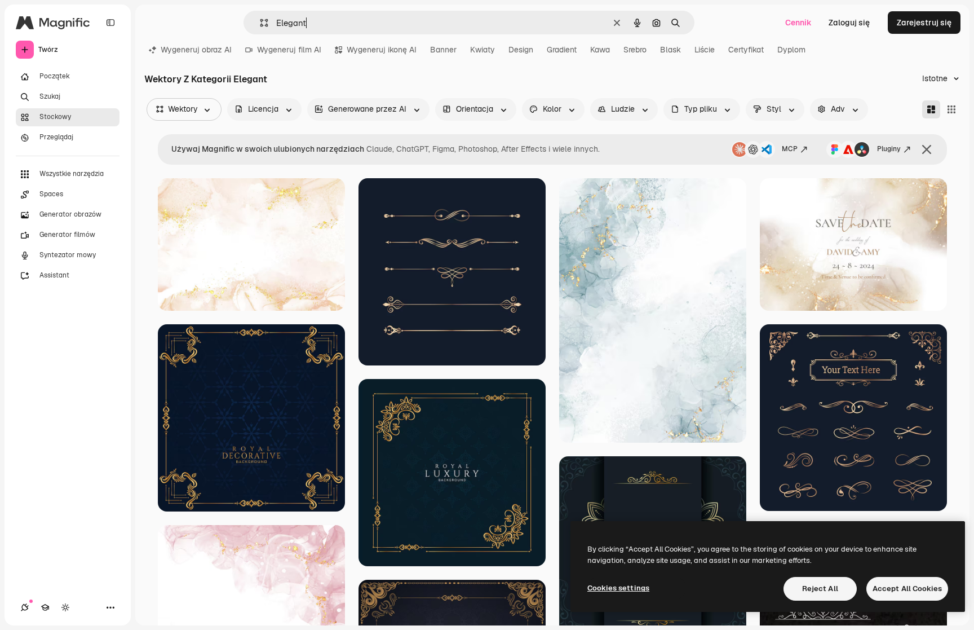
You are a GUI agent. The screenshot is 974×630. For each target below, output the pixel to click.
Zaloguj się (849, 22)
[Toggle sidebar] (110, 23)
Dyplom (791, 50)
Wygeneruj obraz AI (196, 50)
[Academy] (45, 607)
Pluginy (889, 148)
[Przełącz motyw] (65, 607)
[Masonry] (931, 109)
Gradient (562, 50)
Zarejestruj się (924, 22)
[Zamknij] (926, 149)
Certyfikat (746, 50)
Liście (704, 50)
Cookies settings (618, 588)
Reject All (820, 588)
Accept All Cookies (907, 588)
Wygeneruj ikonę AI (382, 50)
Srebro (635, 50)
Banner (443, 50)
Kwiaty (482, 50)
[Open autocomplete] (259, 23)
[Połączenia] (25, 607)
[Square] (951, 109)
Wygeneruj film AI (289, 50)
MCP (790, 148)
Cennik (798, 22)
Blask (670, 50)
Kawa (600, 50)
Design (520, 50)
